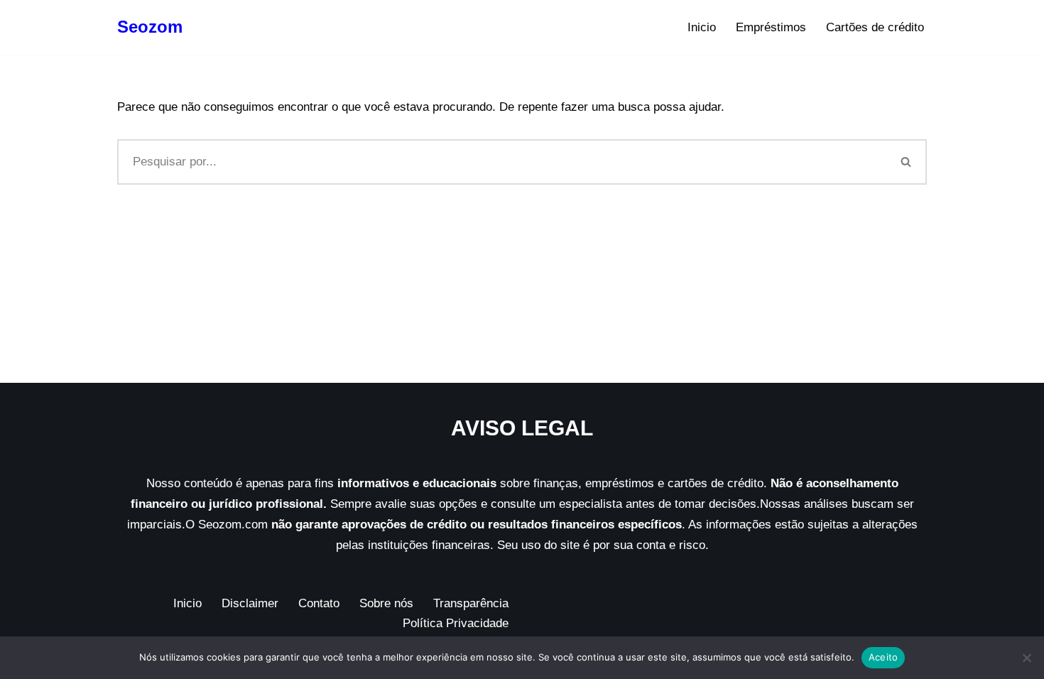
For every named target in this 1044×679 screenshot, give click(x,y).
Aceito (883, 657)
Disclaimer (250, 603)
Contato (318, 603)
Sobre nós (386, 603)
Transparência (471, 603)
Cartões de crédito (875, 27)
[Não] (1026, 658)
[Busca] (906, 162)
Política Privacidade (456, 623)
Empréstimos (771, 27)
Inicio (701, 27)
